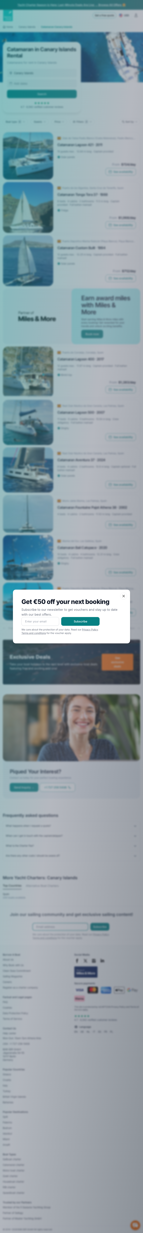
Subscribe (80, 621)
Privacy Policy (90, 629)
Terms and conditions (33, 633)
